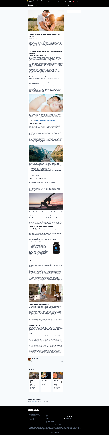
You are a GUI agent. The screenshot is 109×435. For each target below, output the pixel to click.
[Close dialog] (67, 209)
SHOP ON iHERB (61, 222)
